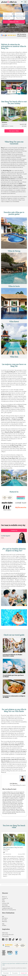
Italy (3, 924)
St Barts (4, 925)
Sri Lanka (4, 920)
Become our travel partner (9, 910)
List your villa (5, 903)
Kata (6, 27)
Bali (3, 916)
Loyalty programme (7, 908)
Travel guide (5, 936)
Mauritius (4, 921)
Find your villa (14, 22)
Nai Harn (17, 27)
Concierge (5, 905)
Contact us (14, 530)
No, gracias (15, 973)
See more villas (14, 131)
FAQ (3, 900)
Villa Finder (5, 933)
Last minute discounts (7, 934)
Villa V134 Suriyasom (8, 847)
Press (3, 901)
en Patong (23, 25)
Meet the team (6, 906)
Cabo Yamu (11, 27)
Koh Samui (5, 918)
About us (4, 897)
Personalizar (6, 973)
